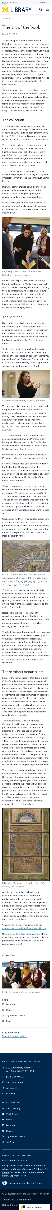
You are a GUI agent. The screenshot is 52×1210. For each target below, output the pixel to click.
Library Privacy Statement (15, 1160)
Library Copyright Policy (14, 1175)
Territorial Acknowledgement (16, 1199)
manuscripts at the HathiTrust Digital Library (24, 928)
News (8, 18)
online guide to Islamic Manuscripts (23, 933)
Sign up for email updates (14, 1036)
